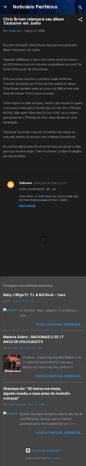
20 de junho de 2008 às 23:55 (50, 183)
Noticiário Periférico (35, 7)
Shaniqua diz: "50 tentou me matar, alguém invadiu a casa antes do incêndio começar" (36, 393)
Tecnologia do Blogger (45, 450)
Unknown (25, 183)
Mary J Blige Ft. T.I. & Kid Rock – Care (34, 295)
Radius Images (53, 458)
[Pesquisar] (80, 8)
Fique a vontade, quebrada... (59, 324)
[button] (80, 20)
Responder (27, 206)
